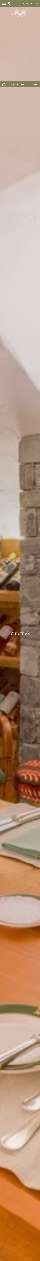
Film (36, 4)
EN (23, 4)
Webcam (29, 4)
